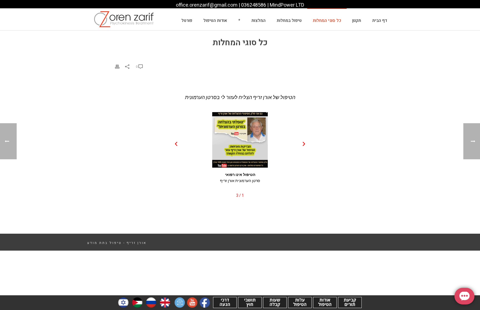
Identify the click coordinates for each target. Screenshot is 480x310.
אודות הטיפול (215, 20)
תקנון (356, 20)
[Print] (117, 66)
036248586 (253, 5)
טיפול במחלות (289, 20)
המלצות (258, 20)
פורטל (186, 20)
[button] (304, 144)
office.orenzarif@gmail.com (207, 5)
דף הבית (379, 20)
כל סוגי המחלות (327, 20)
